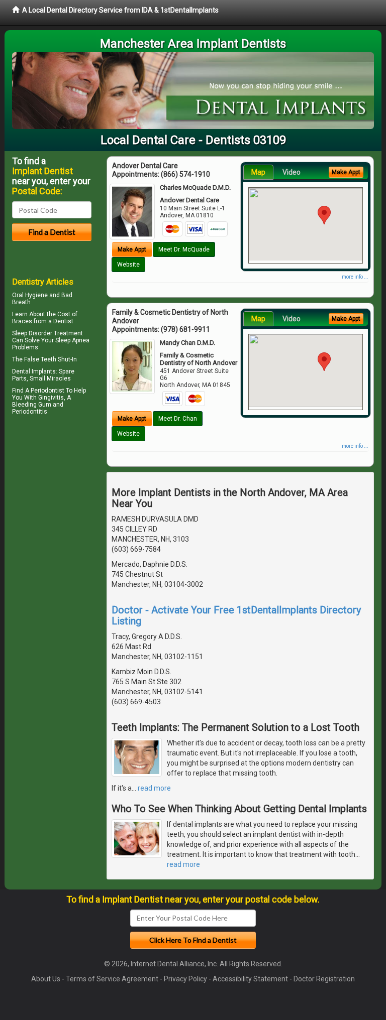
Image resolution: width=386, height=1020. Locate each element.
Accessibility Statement (250, 979)
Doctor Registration (324, 979)
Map (258, 172)
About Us (45, 979)
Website (128, 264)
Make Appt (132, 249)
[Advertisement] (63, 505)
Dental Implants (34, 371)
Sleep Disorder (32, 333)
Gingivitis (51, 397)
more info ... (355, 277)
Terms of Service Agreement (112, 979)
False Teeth (40, 359)
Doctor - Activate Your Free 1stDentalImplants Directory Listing (236, 615)
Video (291, 172)
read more (154, 788)
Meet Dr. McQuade (184, 249)
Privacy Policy (185, 979)
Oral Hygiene (30, 295)
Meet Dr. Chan (177, 418)
